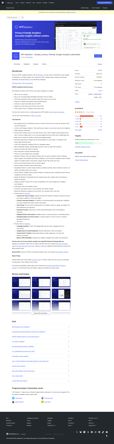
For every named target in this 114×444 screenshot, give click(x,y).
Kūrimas (44, 64)
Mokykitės (50, 418)
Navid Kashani (19, 402)
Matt (90, 420)
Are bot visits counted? (18, 366)
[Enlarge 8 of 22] (48, 302)
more (45, 246)
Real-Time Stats (22, 246)
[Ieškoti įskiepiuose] (22, 17)
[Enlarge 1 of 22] (28, 279)
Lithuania (23, 434)
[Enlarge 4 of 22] (28, 290)
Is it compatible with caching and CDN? (23, 351)
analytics (90, 94)
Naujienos (8, 420)
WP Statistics (39, 75)
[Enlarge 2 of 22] (48, 279)
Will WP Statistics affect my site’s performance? (25, 336)
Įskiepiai (29, 423)
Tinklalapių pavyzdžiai (32, 418)
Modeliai (29, 425)
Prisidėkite (70, 418)
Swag (70, 425)
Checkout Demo (16, 83)
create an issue (36, 259)
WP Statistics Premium (62, 252)
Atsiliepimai (27, 64)
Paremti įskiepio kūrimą (81, 160)
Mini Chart (31, 246)
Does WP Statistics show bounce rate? (23, 371)
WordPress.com (93, 418)
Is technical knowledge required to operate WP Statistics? (28, 331)
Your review (78, 130)
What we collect (36, 115)
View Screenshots (27, 83)
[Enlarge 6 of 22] (68, 290)
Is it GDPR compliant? (18, 341)
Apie (7, 418)
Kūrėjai (49, 423)
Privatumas (9, 425)
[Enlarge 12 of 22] (68, 314)
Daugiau (77, 102)
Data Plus (27, 193)
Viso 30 (100, 90)
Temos (28, 420)
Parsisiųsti (98, 56)
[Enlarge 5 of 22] (48, 290)
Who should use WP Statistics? (21, 327)
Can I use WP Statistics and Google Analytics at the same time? (30, 361)
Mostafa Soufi (49, 398)
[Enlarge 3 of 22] (68, 279)
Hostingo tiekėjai (10, 423)
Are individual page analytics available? (23, 346)
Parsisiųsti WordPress (104, 2)
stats (100, 97)
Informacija (17, 64)
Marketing (27, 224)
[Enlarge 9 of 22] (68, 302)
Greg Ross (47, 402)
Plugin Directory (10, 7)
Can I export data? (17, 376)
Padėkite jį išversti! (71, 12)
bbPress (91, 423)
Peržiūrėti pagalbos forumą (82, 147)
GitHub (59, 259)
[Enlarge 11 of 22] (48, 314)
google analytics (97, 94)
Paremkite (71, 423)
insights (96, 97)
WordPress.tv (51, 425)
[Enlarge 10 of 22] (28, 314)
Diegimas (35, 64)
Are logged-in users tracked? (20, 356)
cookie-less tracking (58, 112)
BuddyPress (92, 425)
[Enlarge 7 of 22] (28, 302)
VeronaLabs (29, 57)
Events (70, 420)
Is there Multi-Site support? (20, 381)
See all (100, 130)
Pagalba (99, 64)
